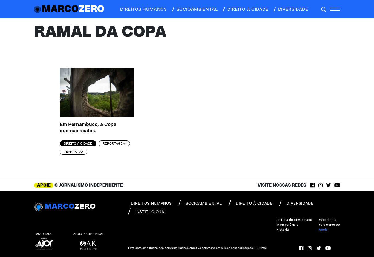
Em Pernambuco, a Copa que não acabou (88, 127)
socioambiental (197, 9)
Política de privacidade (294, 219)
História (282, 229)
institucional (150, 212)
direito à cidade (247, 9)
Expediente (328, 219)
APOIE (44, 185)
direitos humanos (143, 9)
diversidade (293, 9)
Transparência (287, 224)
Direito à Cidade (78, 143)
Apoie (323, 229)
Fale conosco (329, 224)
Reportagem (114, 143)
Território (73, 151)
